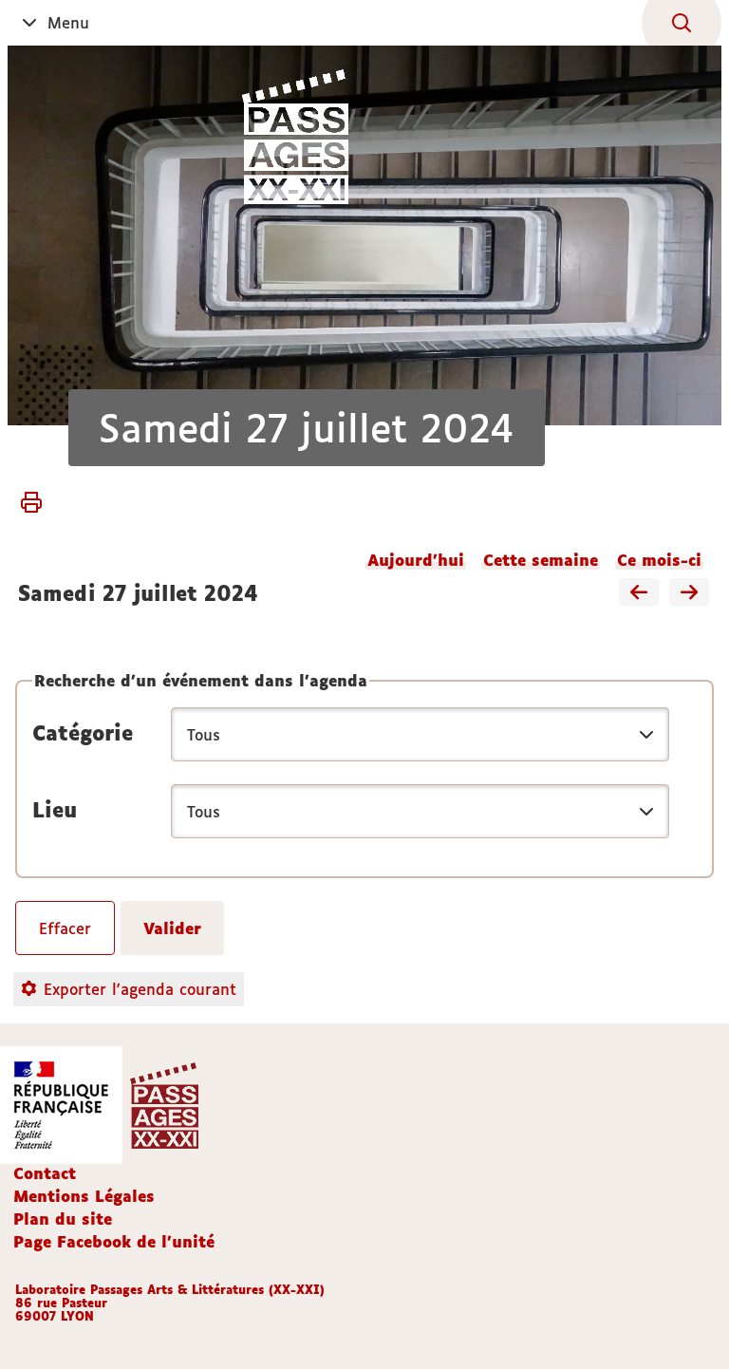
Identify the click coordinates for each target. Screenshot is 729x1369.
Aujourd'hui (415, 560)
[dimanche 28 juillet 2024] (689, 593)
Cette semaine (540, 560)
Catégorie (82, 733)
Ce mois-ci (659, 560)
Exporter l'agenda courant (140, 989)
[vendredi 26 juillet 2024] (639, 593)
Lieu (54, 809)
